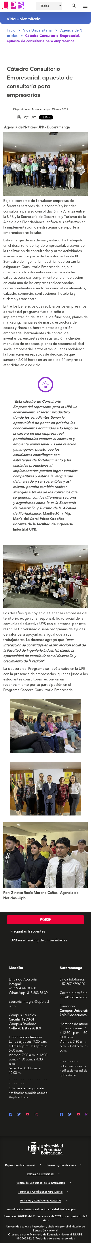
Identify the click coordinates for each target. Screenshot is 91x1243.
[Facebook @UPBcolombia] (10, 1114)
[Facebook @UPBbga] (61, 1114)
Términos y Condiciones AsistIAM (40, 1200)
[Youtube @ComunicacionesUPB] (27, 1114)
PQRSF (45, 919)
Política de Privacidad (40, 1174)
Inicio (11, 30)
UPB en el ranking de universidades (38, 940)
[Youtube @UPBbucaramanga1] (78, 1114)
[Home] (13, 5)
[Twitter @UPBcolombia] (19, 1114)
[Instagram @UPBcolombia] (36, 1114)
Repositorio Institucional (20, 1165)
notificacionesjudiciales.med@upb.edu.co (28, 1095)
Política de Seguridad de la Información (40, 1183)
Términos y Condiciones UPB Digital (40, 1191)
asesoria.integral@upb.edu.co (29, 1003)
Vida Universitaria (37, 30)
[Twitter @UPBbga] (70, 1114)
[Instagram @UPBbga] (87, 1114)
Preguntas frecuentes (27, 931)
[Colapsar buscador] (73, 6)
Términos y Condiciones (61, 1165)
